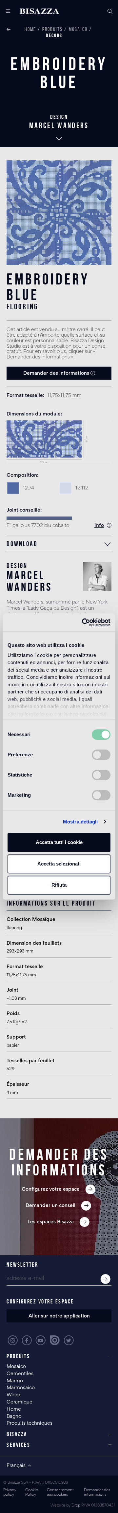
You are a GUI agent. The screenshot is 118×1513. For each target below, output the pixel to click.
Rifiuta (59, 885)
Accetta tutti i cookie (59, 842)
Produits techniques (29, 1423)
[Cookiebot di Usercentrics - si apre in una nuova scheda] (83, 622)
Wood (13, 1395)
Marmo (15, 1381)
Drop (75, 1505)
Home (30, 29)
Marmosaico (21, 1388)
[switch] (101, 754)
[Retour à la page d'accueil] (39, 11)
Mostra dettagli (80, 821)
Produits (52, 29)
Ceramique (19, 1402)
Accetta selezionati (59, 863)
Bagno (14, 1416)
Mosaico (78, 29)
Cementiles (20, 1374)
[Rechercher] (110, 11)
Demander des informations (56, 373)
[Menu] (5, 11)
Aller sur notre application (59, 1316)
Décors (54, 35)
